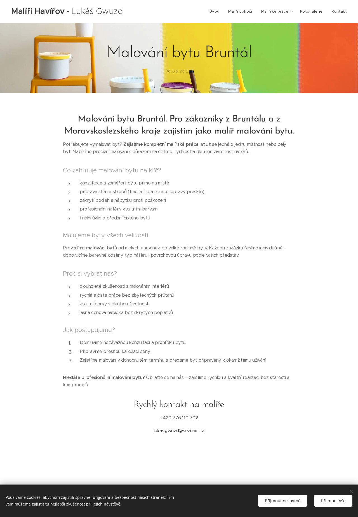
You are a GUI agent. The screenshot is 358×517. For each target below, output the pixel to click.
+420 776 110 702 (179, 418)
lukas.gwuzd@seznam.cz (179, 431)
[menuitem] (216, 11)
